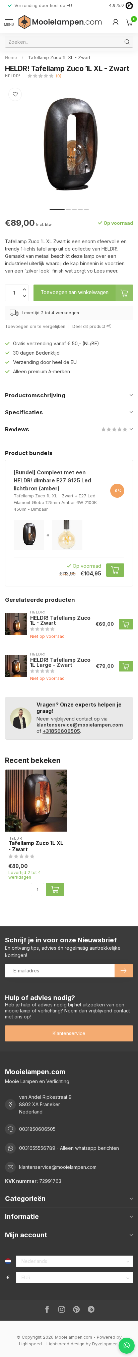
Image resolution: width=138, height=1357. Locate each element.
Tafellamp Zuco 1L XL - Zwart (59, 57)
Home (11, 57)
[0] (129, 22)
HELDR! (12, 76)
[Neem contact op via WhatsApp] (127, 1346)
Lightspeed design (65, 1343)
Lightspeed (30, 1343)
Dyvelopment (105, 1343)
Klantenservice (69, 1033)
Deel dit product (89, 326)
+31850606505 (61, 731)
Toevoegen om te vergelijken (35, 326)
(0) (58, 75)
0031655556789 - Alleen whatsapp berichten (69, 1148)
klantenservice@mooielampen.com (80, 725)
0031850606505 (37, 1129)
